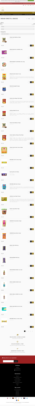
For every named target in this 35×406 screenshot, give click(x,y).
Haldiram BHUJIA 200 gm (14, 110)
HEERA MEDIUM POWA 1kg (14, 257)
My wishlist (17, 393)
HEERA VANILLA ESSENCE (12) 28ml (16, 294)
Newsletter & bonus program (17, 382)
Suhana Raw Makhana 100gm (15, 122)
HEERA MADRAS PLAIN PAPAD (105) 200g (17, 61)
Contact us (17, 383)
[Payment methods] (8, 398)
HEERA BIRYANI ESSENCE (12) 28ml (16, 269)
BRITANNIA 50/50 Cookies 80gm (15, 159)
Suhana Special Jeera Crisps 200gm (16, 147)
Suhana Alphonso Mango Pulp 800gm (16, 134)
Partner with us (17, 381)
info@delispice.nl (18, 370)
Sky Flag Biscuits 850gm (14, 171)
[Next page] (32, 331)
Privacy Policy (17, 378)
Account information (17, 389)
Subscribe (15, 361)
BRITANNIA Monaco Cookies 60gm (16, 318)
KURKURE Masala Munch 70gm (15, 233)
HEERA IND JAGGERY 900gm (15, 86)
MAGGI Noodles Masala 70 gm (15, 73)
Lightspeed (20, 402)
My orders (17, 391)
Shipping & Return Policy (17, 377)
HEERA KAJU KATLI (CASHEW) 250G (16, 49)
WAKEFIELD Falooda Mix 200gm (15, 220)
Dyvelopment (27, 402)
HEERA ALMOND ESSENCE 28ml (15, 281)
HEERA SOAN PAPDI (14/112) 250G (16, 306)
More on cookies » (17, 1)
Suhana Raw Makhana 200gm (15, 37)
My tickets (17, 392)
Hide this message (30, 0)
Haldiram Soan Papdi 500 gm (15, 196)
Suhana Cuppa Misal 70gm (14, 208)
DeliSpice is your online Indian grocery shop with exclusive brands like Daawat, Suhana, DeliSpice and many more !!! (17, 3)
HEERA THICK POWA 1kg (14, 245)
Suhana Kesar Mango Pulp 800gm (16, 98)
